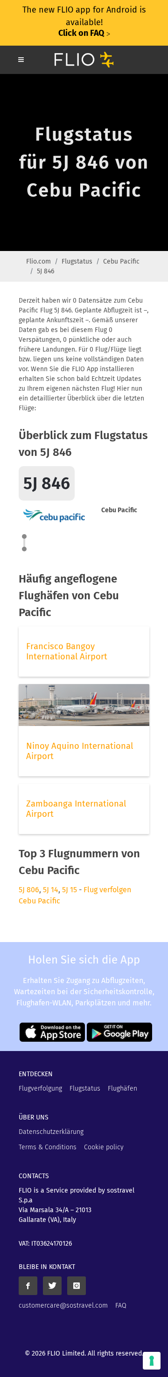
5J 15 (69, 889)
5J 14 (50, 889)
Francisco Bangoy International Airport (66, 651)
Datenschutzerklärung (51, 1132)
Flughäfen (122, 1088)
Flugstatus (77, 261)
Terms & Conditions (48, 1147)
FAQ (120, 1305)
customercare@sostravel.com (63, 1305)
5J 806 (29, 889)
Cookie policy (104, 1147)
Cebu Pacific (121, 261)
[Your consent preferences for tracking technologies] (152, 1361)
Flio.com (38, 261)
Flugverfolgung (40, 1088)
